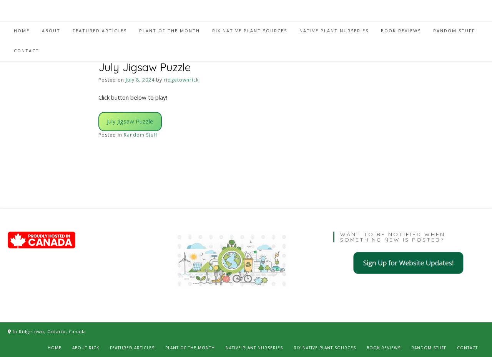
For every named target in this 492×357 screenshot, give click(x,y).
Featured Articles (132, 347)
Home (55, 347)
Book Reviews (384, 347)
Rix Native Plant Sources (325, 347)
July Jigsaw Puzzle (130, 121)
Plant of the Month (190, 347)
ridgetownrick (181, 80)
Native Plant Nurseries (254, 347)
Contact (467, 347)
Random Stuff (141, 135)
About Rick (85, 347)
